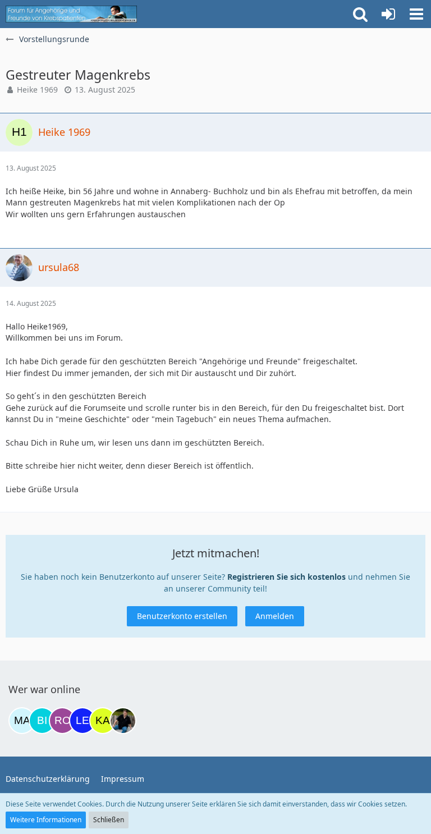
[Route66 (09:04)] (62, 720)
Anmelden (274, 616)
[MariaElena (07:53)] (21, 720)
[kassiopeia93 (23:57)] (102, 720)
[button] (416, 14)
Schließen (108, 819)
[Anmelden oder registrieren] (388, 14)
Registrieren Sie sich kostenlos (286, 576)
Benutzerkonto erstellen (182, 616)
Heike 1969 (37, 89)
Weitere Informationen (45, 819)
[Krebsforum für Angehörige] (71, 14)
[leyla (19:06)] (82, 720)
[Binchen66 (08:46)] (42, 720)
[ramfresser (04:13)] (122, 720)
